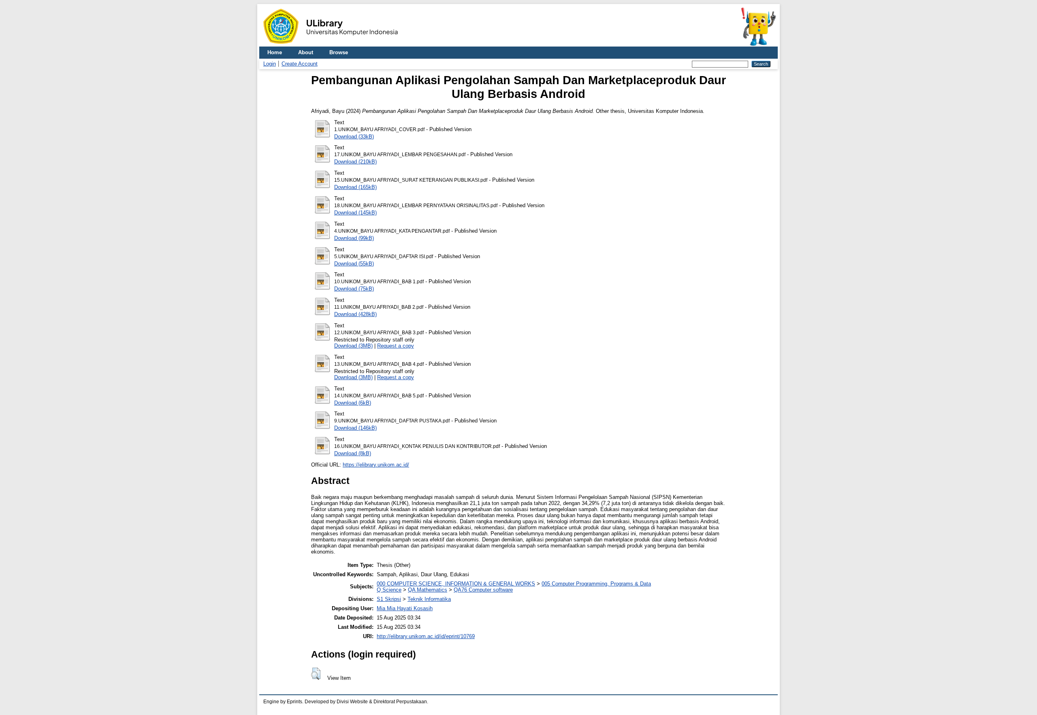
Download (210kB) (355, 162)
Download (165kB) (355, 187)
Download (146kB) (355, 428)
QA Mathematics (427, 590)
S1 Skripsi (389, 599)
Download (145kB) (355, 213)
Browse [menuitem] (338, 52)
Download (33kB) (354, 137)
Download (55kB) (354, 264)
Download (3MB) (353, 346)
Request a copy (395, 346)
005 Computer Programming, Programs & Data (596, 584)
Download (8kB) (352, 453)
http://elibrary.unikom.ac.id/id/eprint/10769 (426, 636)
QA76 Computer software (483, 590)
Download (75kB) (354, 289)
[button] (315, 674)
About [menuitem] (305, 52)
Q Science (389, 590)
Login (269, 64)
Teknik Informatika (429, 599)
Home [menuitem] (274, 52)
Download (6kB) (352, 403)
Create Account (300, 64)
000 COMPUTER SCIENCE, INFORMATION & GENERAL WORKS (456, 584)
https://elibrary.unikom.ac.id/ (376, 465)
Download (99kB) (354, 238)
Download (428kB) (355, 314)
